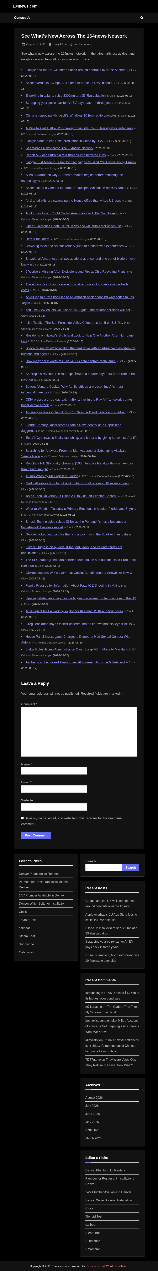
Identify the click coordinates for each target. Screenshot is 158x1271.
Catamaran (26, 952)
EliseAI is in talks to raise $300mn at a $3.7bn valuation (66, 95)
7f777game (93, 1059)
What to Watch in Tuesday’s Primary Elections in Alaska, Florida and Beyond (81, 509)
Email (26, 782)
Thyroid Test (27, 920)
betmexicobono (95, 1020)
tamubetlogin (94, 992)
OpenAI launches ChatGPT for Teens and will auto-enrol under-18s (73, 226)
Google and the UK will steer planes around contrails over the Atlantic (75, 70)
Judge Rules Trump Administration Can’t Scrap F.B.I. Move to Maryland (77, 649)
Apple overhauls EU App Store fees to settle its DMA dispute (69, 83)
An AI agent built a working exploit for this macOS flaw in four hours (74, 611)
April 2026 (92, 1130)
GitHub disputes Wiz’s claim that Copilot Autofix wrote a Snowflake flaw (77, 573)
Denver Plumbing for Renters (39, 873)
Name (26, 764)
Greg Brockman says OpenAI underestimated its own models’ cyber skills (79, 624)
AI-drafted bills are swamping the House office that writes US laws (73, 200)
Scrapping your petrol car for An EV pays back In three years (69, 103)
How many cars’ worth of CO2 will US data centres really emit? (71, 361)
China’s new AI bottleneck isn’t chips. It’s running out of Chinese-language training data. (112, 1045)
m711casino (93, 1006)
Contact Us (22, 17)
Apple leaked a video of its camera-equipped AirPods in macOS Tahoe (76, 188)
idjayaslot (91, 1040)
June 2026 (92, 1113)
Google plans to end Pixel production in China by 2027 (64, 141)
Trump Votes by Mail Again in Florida (52, 476)
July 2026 (92, 1105)
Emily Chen (60, 44)
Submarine (26, 944)
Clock (23, 911)
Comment (29, 704)
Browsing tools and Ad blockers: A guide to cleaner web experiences (75, 246)
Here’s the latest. (38, 239)
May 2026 (92, 1122)
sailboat (24, 928)
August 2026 (94, 1097)
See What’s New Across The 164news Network (59, 148)
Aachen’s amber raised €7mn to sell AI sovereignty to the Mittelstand (75, 662)
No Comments (82, 44)
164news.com (25, 6)
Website (27, 800)
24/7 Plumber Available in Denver (42, 895)
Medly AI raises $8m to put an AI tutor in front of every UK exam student (77, 483)
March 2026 (93, 1138)
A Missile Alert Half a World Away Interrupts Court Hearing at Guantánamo (79, 128)
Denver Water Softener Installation (42, 903)
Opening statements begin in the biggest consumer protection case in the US (81, 598)
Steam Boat (27, 936)
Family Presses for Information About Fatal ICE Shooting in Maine (73, 585)
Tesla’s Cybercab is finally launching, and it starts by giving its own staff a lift (81, 438)
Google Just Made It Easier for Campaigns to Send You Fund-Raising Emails (81, 162)
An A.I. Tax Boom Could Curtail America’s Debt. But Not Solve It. (72, 213)
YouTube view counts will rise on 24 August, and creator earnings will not (78, 310)
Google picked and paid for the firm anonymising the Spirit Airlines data (77, 534)
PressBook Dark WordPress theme (107, 1266)
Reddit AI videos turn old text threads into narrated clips (66, 155)
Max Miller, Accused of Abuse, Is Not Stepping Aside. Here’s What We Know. (112, 1026)
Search (90, 861)
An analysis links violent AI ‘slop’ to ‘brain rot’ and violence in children (75, 412)
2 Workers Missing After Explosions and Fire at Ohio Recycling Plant (75, 271)
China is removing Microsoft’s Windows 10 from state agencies (71, 115)
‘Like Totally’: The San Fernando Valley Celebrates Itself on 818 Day (74, 323)
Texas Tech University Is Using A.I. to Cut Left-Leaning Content (71, 496)
